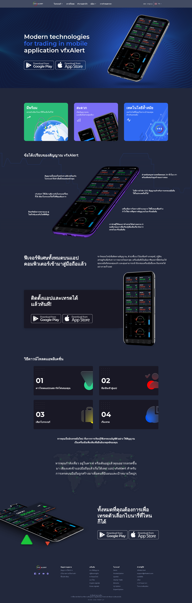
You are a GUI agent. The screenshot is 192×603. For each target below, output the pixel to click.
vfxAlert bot (141, 570)
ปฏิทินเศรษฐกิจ (94, 573)
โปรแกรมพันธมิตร (142, 586)
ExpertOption (118, 589)
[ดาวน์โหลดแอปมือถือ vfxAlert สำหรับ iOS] (71, 65)
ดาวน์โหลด (70, 4)
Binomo (116, 583)
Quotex (116, 577)
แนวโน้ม (92, 580)
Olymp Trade (118, 580)
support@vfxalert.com (145, 573)
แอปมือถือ (140, 577)
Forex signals (94, 586)
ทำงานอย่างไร (82, 4)
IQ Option (116, 586)
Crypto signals (94, 583)
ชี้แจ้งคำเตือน (65, 577)
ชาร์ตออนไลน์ (93, 577)
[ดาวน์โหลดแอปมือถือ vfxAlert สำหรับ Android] (39, 65)
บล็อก (138, 580)
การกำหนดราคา (106, 4)
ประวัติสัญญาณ (94, 570)
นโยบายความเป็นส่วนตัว (68, 573)
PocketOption (118, 573)
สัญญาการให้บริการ (67, 570)
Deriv (115, 570)
